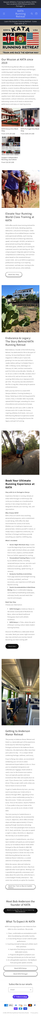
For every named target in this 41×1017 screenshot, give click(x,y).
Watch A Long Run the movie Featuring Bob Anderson (20, 910)
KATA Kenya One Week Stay (9, 130)
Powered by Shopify (24, 1012)
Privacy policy (34, 1012)
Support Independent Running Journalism (9, 159)
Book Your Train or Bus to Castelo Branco (20, 887)
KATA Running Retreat (12, 1012)
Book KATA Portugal (21, 974)
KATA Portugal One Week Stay (30, 130)
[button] (4, 13)
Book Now (12, 646)
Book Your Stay (13, 274)
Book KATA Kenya (20, 968)
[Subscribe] (30, 989)
